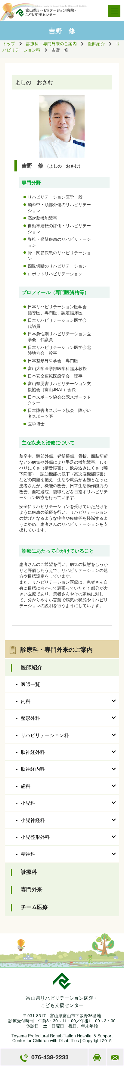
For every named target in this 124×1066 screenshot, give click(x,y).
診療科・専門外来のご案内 (51, 43)
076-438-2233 (50, 1056)
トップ (8, 43)
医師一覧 (30, 684)
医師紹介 (96, 43)
